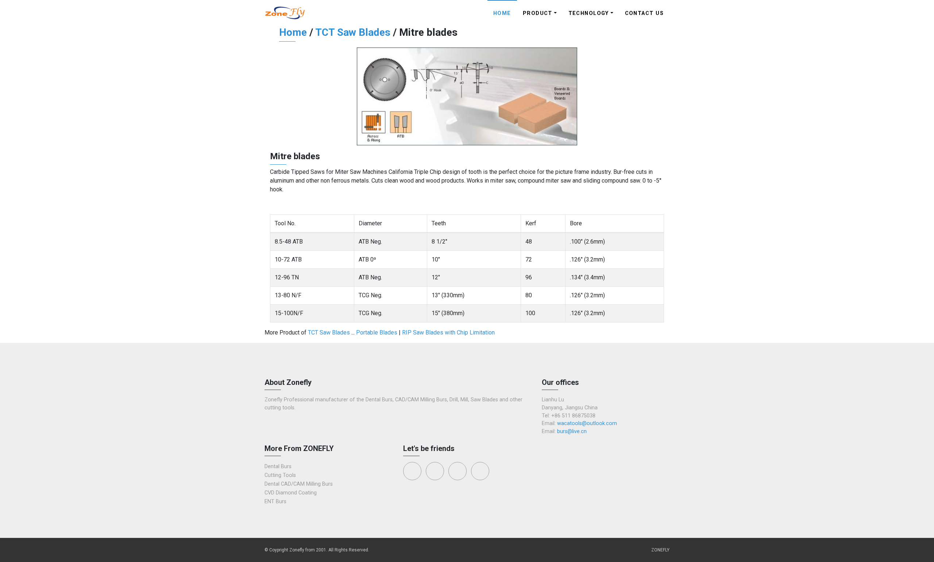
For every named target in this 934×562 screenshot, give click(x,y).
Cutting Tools (280, 475)
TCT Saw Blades (352, 32)
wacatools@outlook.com (587, 423)
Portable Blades (376, 332)
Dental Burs (278, 466)
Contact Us (644, 13)
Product (537, 13)
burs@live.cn (572, 431)
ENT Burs (275, 501)
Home (502, 13)
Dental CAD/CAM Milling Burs (299, 484)
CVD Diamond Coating (291, 493)
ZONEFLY (660, 550)
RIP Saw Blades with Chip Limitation (448, 332)
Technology (588, 13)
